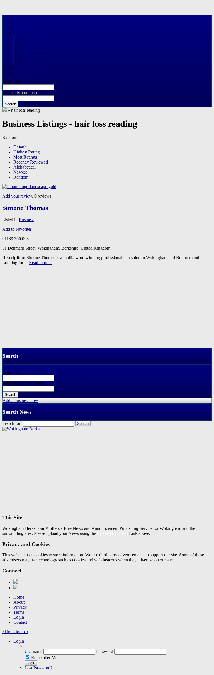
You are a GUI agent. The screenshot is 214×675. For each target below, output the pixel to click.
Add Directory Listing (33, 67)
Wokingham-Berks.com (34, 22)
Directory (22, 32)
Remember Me (44, 657)
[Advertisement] (107, 309)
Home (18, 597)
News (19, 27)
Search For (12, 81)
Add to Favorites (17, 229)
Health (34, 52)
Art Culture (38, 37)
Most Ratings (25, 157)
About (19, 602)
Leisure (34, 57)
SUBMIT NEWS (112, 533)
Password (104, 651)
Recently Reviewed (30, 162)
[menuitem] (118, 646)
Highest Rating (26, 152)
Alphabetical (24, 167)
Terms (18, 612)
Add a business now (20, 400)
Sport (32, 62)
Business (39, 42)
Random (20, 177)
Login (18, 617)
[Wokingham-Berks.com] (4, 110)
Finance (35, 47)
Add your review (17, 196)
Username (33, 651)
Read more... (40, 262)
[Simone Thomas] (29, 186)
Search (10, 104)
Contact (20, 72)
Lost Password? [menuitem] (38, 668)
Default (19, 147)
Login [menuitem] (18, 641)
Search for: (11, 423)
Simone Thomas (25, 207)
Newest (20, 172)
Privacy (20, 607)
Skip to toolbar (15, 631)
